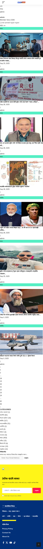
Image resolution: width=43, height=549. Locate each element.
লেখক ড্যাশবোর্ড (5, 23)
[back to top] (38, 544)
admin (2, 12)
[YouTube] (11, 543)
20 (1, 384)
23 (1, 392)
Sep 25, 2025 (4, 276)
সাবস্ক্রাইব (26, 458)
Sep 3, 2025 (4, 317)
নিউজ (1, 9)
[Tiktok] (14, 543)
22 (1, 390)
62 (1, 401)
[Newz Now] (21, 2)
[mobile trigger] (4, 2)
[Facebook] (3, 543)
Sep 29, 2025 (4, 63)
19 (1, 381)
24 (1, 395)
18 (1, 378)
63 (1, 404)
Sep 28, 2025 (4, 104)
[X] (6, 543)
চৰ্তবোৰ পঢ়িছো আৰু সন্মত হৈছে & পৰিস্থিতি (13, 496)
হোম (1, 6)
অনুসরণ (12, 23)
